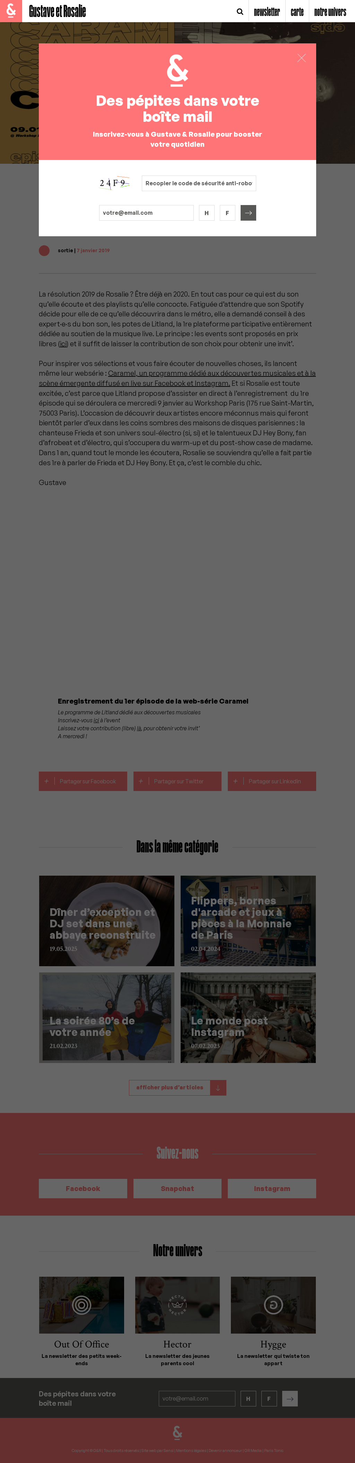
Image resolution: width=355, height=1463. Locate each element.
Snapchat (177, 1188)
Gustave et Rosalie (57, 12)
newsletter (267, 12)
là (139, 728)
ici (63, 343)
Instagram (272, 1188)
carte (297, 12)
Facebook (83, 1188)
